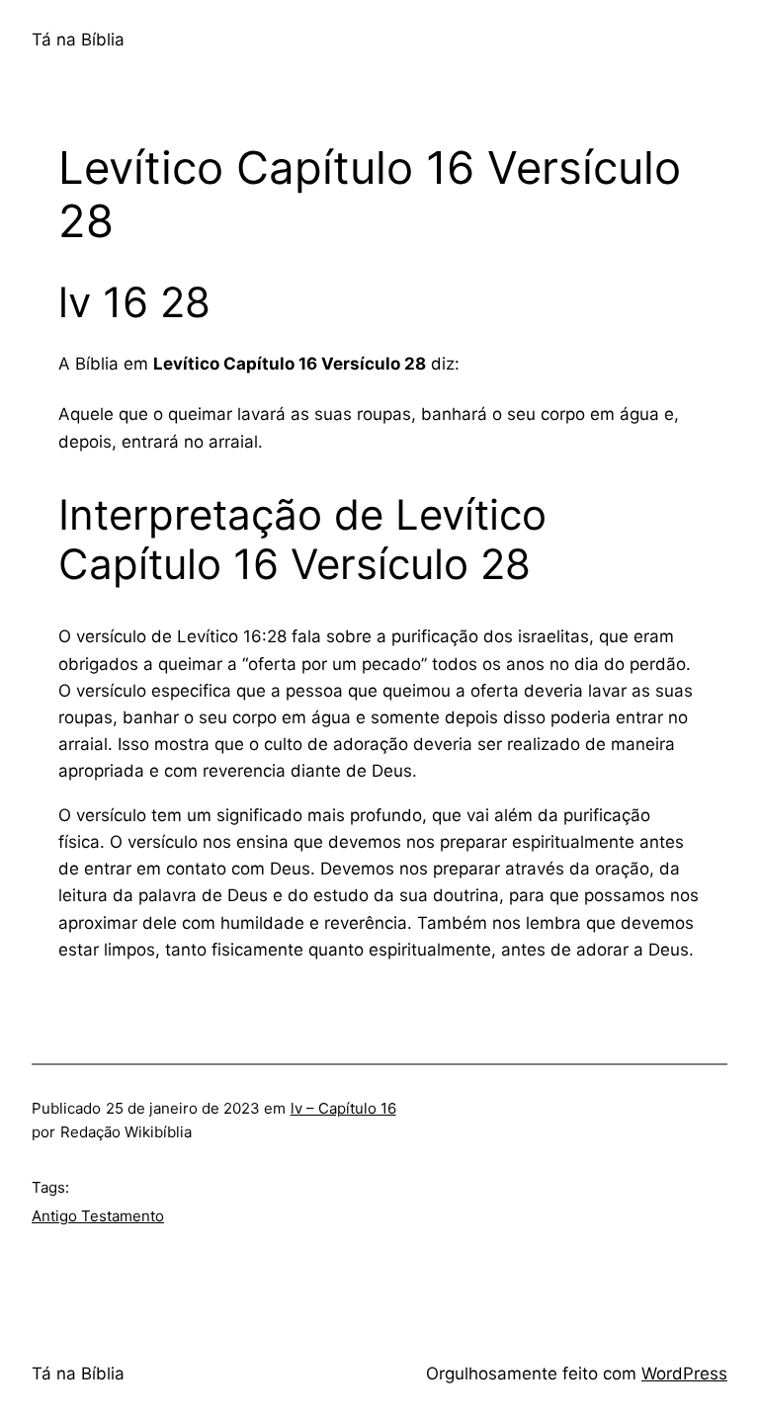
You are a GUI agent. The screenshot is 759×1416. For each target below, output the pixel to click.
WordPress (684, 1373)
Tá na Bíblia (78, 39)
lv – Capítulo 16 (343, 1108)
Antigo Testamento (98, 1216)
